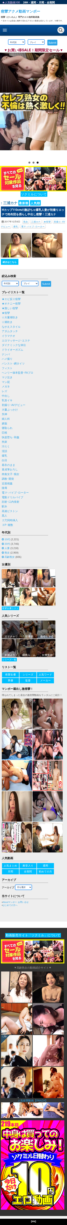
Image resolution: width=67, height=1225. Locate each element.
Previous (4, 104)
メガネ (6, 386)
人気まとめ (10, 865)
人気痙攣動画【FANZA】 (33, 1100)
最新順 (24, 203)
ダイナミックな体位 (14, 345)
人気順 (35, 203)
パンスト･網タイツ (13, 363)
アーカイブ (8, 887)
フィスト (7, 368)
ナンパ (6, 354)
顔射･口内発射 (10, 501)
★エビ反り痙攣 (11, 299)
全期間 (51, 2)
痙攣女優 (10, 674)
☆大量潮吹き (10, 317)
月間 (41, 2)
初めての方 (45, 871)
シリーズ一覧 (9, 659)
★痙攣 (47, 221)
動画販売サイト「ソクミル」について (33, 935)
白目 (4, 460)
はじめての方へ (10, 905)
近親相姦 (7, 483)
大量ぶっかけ (10, 409)
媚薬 (4, 423)
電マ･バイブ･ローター (33, 226)
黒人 (4, 515)
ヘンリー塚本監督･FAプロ (17, 372)
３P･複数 (7, 525)
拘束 (4, 441)
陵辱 (4, 488)
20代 (7, 543)
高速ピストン (10, 511)
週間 (33, 2)
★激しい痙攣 (10, 308)
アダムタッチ (10, 331)
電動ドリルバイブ (12, 497)
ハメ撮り (7, 358)
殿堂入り (28, 865)
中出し (6, 395)
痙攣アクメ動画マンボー (20, 11)
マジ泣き (7, 377)
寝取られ (7, 428)
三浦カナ (36, 221)
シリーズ (28, 674)
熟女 (25, 221)
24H (25, 2)
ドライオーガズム (12, 349)
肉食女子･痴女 (10, 474)
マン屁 (6, 382)
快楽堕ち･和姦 (10, 437)
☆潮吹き (7, 322)
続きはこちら (10, 262)
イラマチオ (8, 335)
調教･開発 (8, 478)
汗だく (6, 446)
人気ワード (45, 674)
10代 (7, 539)
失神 (4, 414)
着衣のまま (8, 465)
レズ (4, 391)
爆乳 (15, 226)
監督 (28, 680)
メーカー (45, 680)
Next (62, 104)
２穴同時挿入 (10, 520)
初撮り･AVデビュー (13, 405)
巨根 (4, 432)
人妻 (7, 548)
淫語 (4, 451)
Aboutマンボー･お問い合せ (16, 902)
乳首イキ (7, 400)
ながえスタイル (11, 326)
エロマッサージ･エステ (16, 340)
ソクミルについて (34, 194)
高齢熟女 (10, 556)
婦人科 (6, 418)
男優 (10, 680)
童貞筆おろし (10, 469)
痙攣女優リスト (10, 608)
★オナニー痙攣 (11, 303)
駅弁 (4, 506)
